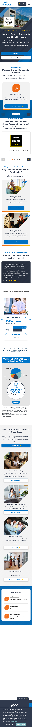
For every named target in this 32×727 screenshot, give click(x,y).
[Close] (29, 709)
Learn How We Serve (15, 242)
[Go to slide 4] (19, 114)
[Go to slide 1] (13, 114)
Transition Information (15, 106)
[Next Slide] (29, 114)
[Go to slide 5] (19, 159)
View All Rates (15, 445)
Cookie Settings (10, 724)
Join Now (23, 3)
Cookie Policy (14, 721)
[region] (16, 717)
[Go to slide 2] (15, 114)
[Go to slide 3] (17, 114)
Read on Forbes (15, 57)
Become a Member (15, 208)
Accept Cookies (21, 724)
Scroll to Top (22, 698)
